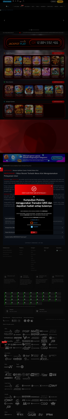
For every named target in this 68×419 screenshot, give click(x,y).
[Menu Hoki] (3, 346)
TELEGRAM (35, 226)
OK (34, 232)
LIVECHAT (35, 222)
